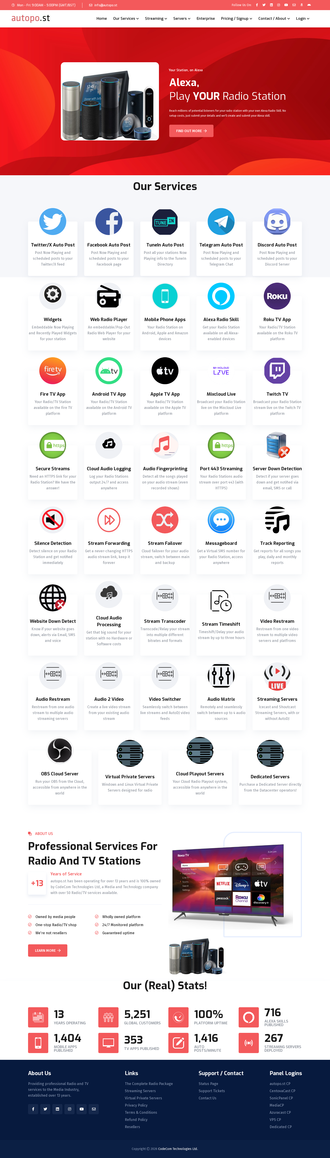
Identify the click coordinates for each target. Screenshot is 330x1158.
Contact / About (272, 18)
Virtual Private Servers (143, 1098)
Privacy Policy (136, 1105)
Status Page (208, 1084)
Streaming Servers (140, 1091)
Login (301, 18)
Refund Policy (136, 1120)
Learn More (45, 950)
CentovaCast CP (282, 1091)
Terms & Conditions (141, 1112)
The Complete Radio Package (149, 1084)
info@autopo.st (106, 5)
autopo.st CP (280, 1084)
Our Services (124, 18)
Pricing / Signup (235, 18)
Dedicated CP (281, 1127)
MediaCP (277, 1105)
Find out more (189, 131)
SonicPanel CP (281, 1098)
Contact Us (207, 1098)
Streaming (154, 18)
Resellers (132, 1127)
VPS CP (275, 1120)
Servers (180, 18)
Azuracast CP (280, 1112)
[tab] (52, 249)
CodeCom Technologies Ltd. (178, 1149)
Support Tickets (212, 1091)
